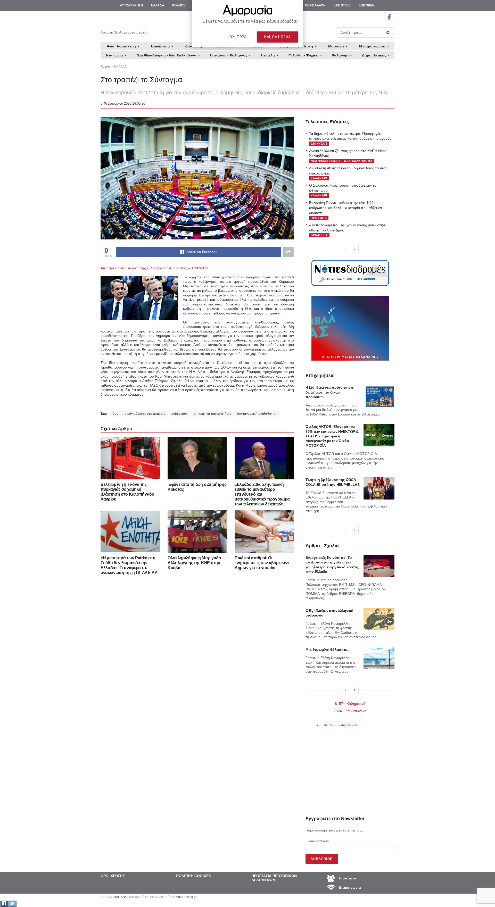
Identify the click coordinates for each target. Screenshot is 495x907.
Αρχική (105, 66)
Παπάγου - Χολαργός (228, 55)
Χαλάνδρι (340, 55)
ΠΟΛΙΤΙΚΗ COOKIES (193, 876)
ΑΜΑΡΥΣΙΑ (119, 897)
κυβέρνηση (179, 413)
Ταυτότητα (346, 878)
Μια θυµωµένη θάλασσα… (328, 649)
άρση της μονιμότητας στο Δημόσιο (139, 413)
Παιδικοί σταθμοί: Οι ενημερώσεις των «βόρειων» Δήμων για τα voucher (262, 563)
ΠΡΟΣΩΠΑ (319, 217)
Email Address (317, 841)
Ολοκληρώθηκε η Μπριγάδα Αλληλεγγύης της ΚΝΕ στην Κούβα (194, 563)
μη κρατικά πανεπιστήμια (213, 413)
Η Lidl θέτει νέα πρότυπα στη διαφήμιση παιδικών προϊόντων (330, 392)
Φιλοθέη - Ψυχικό (303, 55)
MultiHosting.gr (186, 897)
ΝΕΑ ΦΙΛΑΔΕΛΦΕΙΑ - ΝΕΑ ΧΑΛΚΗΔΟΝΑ (342, 160)
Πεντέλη (268, 55)
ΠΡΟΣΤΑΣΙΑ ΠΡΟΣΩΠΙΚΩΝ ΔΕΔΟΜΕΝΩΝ (274, 878)
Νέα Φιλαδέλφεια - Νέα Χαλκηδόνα (166, 55)
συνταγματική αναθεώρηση (257, 413)
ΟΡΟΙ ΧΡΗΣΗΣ (113, 876)
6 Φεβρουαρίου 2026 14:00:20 (123, 103)
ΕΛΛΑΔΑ (120, 66)
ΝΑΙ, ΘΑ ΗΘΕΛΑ (277, 37)
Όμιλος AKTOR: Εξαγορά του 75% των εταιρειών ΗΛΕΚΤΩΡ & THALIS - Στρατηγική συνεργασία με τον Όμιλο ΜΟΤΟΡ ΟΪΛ (332, 436)
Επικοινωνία (349, 887)
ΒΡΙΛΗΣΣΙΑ (319, 235)
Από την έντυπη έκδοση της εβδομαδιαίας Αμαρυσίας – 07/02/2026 (155, 268)
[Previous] (345, 248)
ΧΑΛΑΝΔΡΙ (319, 178)
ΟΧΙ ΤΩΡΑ (238, 37)
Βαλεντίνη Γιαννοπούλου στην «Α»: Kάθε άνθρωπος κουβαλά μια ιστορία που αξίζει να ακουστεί (345, 208)
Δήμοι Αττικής (374, 55)
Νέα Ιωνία (114, 55)
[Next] (355, 248)
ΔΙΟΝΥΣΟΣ (319, 143)
